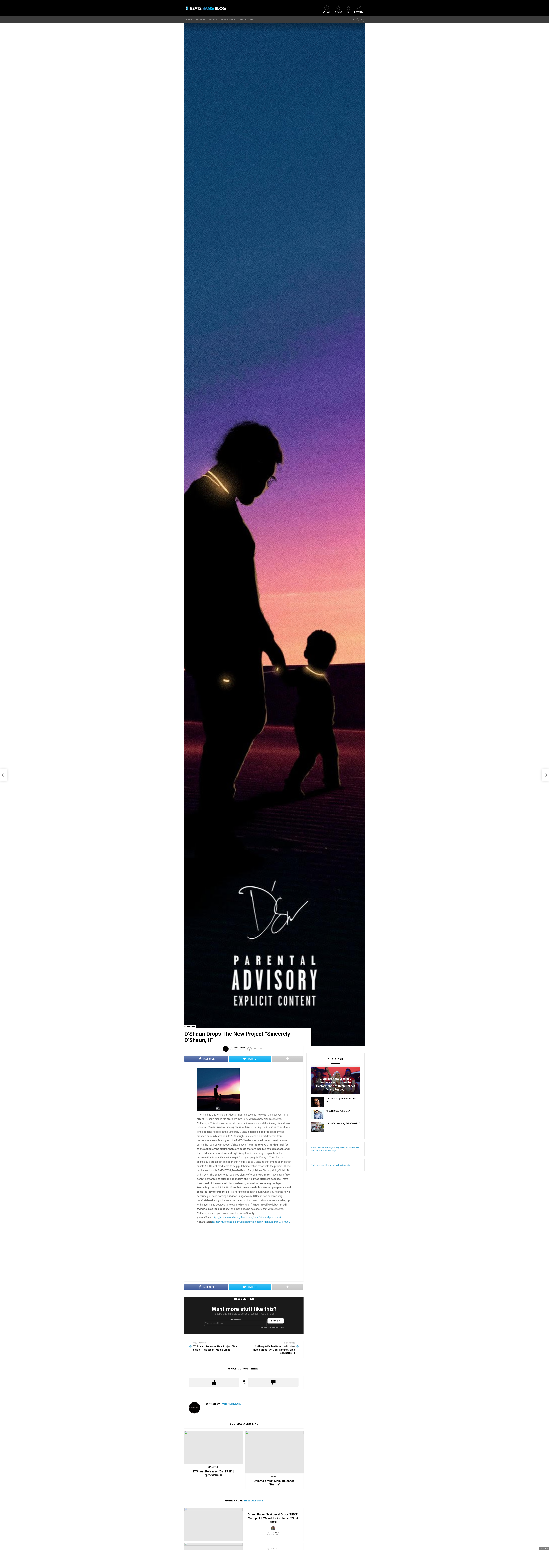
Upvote (214, 1382)
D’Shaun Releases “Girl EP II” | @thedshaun (213, 1473)
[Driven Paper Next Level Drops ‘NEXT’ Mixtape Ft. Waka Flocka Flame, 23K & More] (213, 1524)
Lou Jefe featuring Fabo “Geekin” (343, 1123)
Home (189, 19)
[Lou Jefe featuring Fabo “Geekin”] (317, 1127)
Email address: (235, 1319)
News (335, 1074)
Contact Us (246, 19)
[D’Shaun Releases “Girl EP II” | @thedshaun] (213, 1447)
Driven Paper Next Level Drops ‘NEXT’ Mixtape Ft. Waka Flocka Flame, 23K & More (273, 1518)
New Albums (213, 1467)
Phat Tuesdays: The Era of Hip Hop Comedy (330, 1165)
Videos (213, 19)
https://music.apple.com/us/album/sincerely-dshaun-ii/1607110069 (251, 1221)
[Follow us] (354, 19)
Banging (358, 12)
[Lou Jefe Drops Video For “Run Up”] (317, 1102)
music (273, 1476)
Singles (201, 19)
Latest (326, 12)
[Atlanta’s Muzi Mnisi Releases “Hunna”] (274, 1452)
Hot (349, 12)
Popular (338, 12)
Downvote (273, 1382)
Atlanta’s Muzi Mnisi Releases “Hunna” (274, 1482)
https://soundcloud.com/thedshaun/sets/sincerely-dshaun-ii (246, 1217)
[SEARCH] (357, 19)
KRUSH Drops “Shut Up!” (338, 1111)
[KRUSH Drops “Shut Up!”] (317, 1114)
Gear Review (227, 19)
